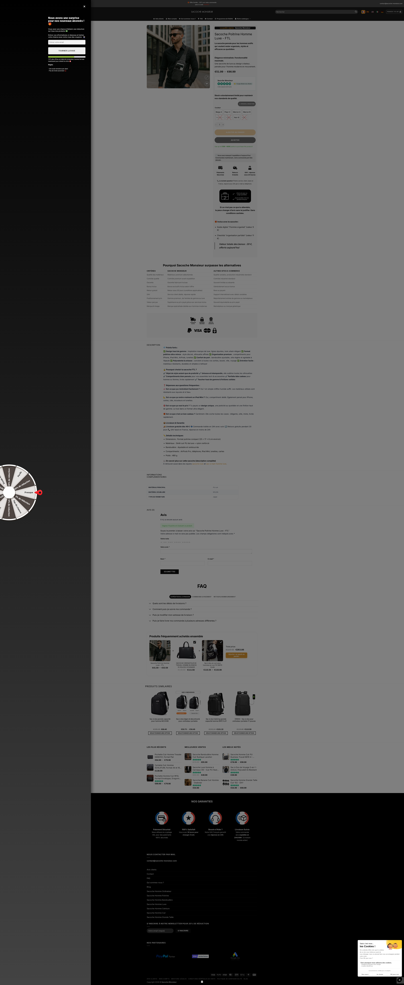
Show (202, 981)
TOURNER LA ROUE (66, 51)
